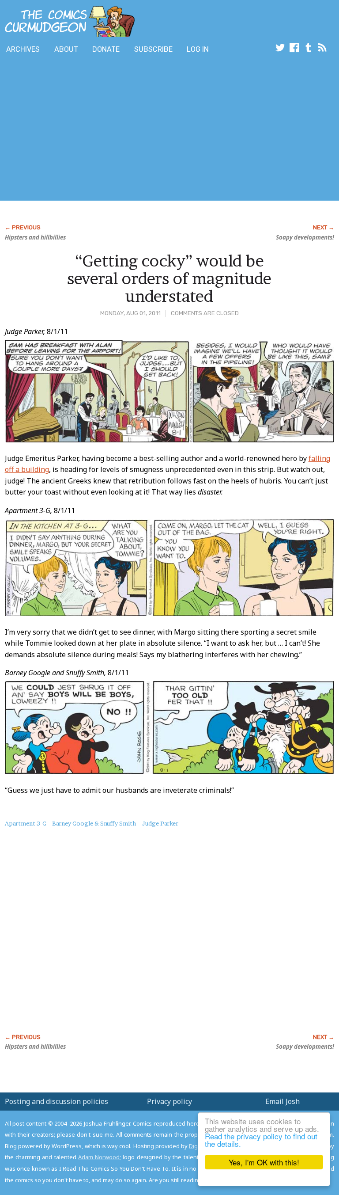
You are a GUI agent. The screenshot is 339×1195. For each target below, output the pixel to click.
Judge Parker (160, 823)
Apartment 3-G (25, 823)
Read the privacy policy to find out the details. (261, 1139)
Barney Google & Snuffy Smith (94, 823)
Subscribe (153, 49)
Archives (23, 49)
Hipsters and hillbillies (35, 237)
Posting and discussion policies (56, 1101)
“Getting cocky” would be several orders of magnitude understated (169, 278)
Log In (198, 49)
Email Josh (282, 1101)
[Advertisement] (103, 129)
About (66, 49)
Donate (106, 49)
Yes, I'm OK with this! (264, 1162)
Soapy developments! (305, 237)
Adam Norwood (99, 1157)
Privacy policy (169, 1101)
